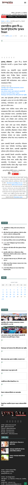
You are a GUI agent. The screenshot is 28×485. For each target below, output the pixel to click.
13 (10, 292)
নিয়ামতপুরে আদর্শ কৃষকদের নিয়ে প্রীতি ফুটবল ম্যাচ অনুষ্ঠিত (14, 95)
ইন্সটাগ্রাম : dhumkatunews (7, 430)
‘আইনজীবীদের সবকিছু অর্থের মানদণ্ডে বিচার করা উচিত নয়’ (14, 228)
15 (17, 292)
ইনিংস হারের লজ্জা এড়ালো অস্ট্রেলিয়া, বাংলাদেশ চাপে (13, 359)
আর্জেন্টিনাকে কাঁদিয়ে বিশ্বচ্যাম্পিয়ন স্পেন (10, 381)
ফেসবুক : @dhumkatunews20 (8, 425)
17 (25, 292)
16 (21, 292)
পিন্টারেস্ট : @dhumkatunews (8, 428)
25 (3, 296)
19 (6, 294)
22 (17, 294)
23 (21, 294)
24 (25, 294)
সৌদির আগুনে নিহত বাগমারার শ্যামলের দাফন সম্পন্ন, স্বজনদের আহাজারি (15, 264)
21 (14, 294)
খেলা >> (8, 21)
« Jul (2, 299)
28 (14, 296)
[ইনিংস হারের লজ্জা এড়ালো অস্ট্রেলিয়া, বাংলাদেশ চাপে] (14, 353)
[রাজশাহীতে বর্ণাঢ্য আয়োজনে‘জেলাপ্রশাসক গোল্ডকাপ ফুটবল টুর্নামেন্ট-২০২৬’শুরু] (14, 317)
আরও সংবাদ (4, 310)
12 (6, 292)
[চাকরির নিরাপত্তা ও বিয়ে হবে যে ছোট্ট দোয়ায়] (5, 444)
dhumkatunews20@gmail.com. (15, 183)
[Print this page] (26, 36)
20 (10, 294)
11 (3, 292)
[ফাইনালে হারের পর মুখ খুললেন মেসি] (14, 364)
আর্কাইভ (4, 277)
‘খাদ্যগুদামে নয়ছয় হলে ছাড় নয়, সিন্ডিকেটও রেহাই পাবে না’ (15, 259)
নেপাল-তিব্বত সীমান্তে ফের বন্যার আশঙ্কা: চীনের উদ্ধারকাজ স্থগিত (14, 268)
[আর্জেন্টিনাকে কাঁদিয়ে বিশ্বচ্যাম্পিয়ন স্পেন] (14, 376)
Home (2, 21)
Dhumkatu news (18, 197)
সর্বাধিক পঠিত (5, 437)
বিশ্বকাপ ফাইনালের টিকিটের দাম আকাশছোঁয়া (11, 392)
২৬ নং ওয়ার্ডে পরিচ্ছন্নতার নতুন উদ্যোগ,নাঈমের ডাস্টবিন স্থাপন (14, 243)
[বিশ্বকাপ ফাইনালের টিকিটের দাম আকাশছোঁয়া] (14, 387)
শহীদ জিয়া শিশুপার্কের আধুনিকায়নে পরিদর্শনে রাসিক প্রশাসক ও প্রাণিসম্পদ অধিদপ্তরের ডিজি (15, 233)
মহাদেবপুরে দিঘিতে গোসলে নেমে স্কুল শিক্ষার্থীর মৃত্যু (15, 240)
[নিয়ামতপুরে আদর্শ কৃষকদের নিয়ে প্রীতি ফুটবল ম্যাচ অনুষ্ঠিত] (14, 342)
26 (6, 296)
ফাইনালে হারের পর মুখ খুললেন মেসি (9, 370)
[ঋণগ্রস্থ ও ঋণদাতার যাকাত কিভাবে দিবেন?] (5, 457)
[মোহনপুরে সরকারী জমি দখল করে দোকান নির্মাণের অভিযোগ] (5, 451)
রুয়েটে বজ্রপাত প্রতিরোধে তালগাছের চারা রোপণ (14, 237)
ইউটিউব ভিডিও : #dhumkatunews (9, 433)
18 (3, 294)
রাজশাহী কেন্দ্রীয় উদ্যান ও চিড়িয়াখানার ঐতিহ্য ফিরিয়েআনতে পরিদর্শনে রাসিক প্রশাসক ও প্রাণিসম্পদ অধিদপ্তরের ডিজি (15, 254)
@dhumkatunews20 (17, 184)
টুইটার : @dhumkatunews (7, 426)
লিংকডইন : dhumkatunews (7, 432)
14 (14, 292)
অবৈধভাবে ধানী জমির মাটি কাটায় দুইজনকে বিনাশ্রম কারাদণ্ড (15, 248)
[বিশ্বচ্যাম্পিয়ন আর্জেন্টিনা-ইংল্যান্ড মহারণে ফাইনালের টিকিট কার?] (14, 398)
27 (10, 296)
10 (25, 290)
